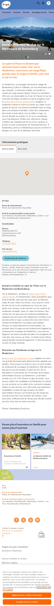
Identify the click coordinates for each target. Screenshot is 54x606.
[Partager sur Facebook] (16, 520)
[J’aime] (26, 467)
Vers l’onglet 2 (28, 57)
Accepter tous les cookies (27, 602)
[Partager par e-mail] (37, 520)
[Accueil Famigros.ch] (6, 5)
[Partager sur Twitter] (23, 520)
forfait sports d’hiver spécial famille (19, 102)
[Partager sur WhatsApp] (30, 520)
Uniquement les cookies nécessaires (27, 595)
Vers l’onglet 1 (26, 57)
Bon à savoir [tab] (22, 149)
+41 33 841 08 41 (9, 243)
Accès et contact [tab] (8, 149)
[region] (27, 585)
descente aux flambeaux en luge (19, 358)
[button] (50, 42)
